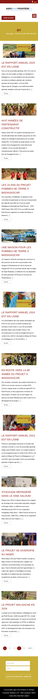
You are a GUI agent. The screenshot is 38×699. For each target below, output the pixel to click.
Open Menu (34, 16)
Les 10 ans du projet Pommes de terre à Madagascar (16, 188)
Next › (30, 648)
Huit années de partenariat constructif (12, 124)
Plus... (6, 93)
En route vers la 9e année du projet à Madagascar (16, 374)
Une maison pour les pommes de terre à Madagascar (16, 251)
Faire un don (8, 18)
